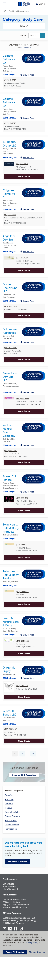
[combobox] (37, 35)
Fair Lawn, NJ (26, 47)
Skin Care (9, 795)
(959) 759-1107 (22, 498)
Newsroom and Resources (15, 907)
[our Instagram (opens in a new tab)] (21, 930)
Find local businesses (19, 11)
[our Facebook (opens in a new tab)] (15, 930)
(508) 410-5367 (10, 729)
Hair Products (11, 828)
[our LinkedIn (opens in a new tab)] (10, 930)
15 (34, 754)
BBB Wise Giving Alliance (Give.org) (19, 920)
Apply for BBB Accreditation (16, 904)
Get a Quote (24, 176)
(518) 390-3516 (22, 686)
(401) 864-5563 (22, 641)
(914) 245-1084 (22, 258)
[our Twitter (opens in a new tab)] (5, 930)
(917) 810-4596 (22, 164)
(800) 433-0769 (10, 451)
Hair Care (9, 799)
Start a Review (9, 886)
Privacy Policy (32, 942)
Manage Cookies (37, 952)
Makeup (8, 807)
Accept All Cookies (15, 951)
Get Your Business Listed (14, 899)
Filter (22, 25)
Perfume (9, 803)
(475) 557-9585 (10, 306)
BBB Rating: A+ (10, 74)
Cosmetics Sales (12, 812)
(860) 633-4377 (22, 398)
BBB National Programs (13, 923)
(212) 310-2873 (10, 80)
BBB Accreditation (11, 902)
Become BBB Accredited (24, 775)
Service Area (28, 74)
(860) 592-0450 (10, 348)
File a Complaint (10, 888)
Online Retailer (12, 824)
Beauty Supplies (12, 816)
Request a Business (17, 861)
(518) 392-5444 (22, 545)
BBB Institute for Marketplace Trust (19, 917)
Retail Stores (11, 820)
